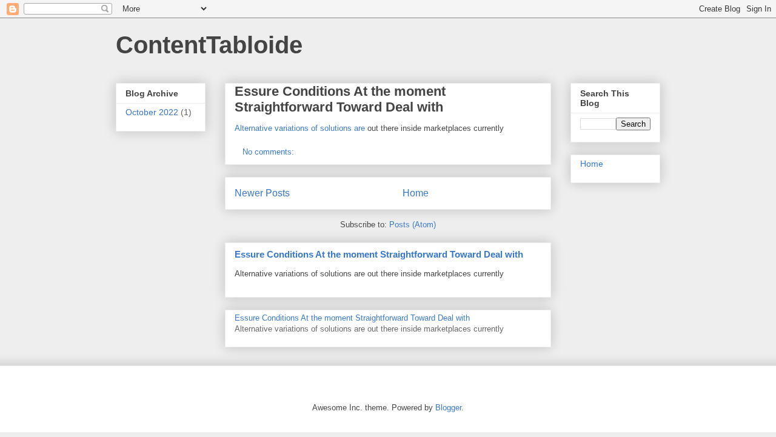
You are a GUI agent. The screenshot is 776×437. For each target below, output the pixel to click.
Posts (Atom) (412, 224)
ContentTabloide (209, 45)
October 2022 (151, 112)
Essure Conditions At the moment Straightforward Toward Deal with (340, 99)
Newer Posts (262, 193)
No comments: (269, 151)
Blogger (448, 407)
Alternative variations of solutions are (300, 128)
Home (416, 193)
